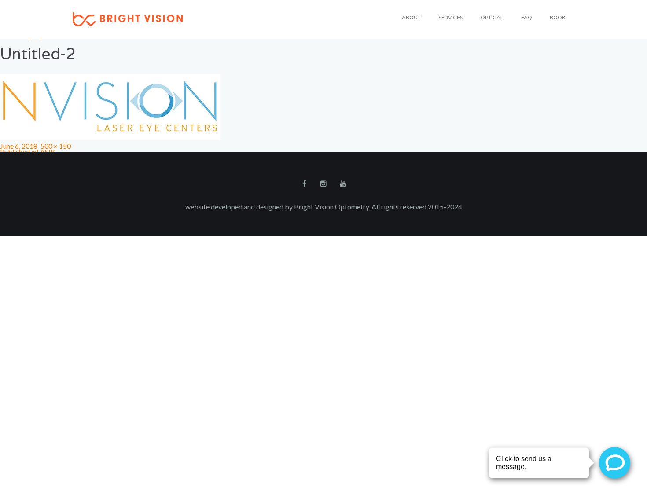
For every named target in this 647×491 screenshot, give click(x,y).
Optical (492, 18)
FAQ (526, 18)
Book (558, 18)
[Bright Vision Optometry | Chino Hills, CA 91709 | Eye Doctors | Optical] (128, 19)
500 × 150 (55, 146)
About (411, 18)
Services (450, 18)
